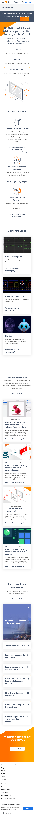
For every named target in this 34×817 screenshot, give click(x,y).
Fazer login (28, 2)
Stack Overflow (5, 792)
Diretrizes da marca (6, 795)
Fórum (3, 770)
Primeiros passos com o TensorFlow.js (17, 215)
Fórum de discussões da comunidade (15, 656)
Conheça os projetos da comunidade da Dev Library (15, 719)
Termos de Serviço (6, 804)
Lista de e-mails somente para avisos (15, 694)
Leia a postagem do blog (13, 439)
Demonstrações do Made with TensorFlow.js (15, 622)
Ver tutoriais (17, 49)
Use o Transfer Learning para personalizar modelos (17, 182)
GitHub (3, 773)
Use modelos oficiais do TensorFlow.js (17, 148)
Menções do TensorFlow (8, 798)
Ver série (24, 19)
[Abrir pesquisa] (23, 2)
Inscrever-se (29, 808)
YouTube (3, 779)
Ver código (9, 271)
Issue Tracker (5, 787)
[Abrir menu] (3, 2)
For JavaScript (7, 8)
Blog (2, 768)
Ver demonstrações (17, 69)
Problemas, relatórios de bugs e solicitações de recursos (15, 681)
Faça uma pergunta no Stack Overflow (14, 668)
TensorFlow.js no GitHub (15, 646)
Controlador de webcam (15, 296)
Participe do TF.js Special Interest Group (15, 706)
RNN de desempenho (13, 257)
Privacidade (16, 804)
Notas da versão (5, 789)
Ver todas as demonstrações (16, 363)
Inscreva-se (16, 393)
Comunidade (16, 599)
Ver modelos (17, 59)
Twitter (3, 776)
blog (14, 381)
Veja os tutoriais (17, 749)
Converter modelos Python (16, 152)
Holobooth (9, 336)
